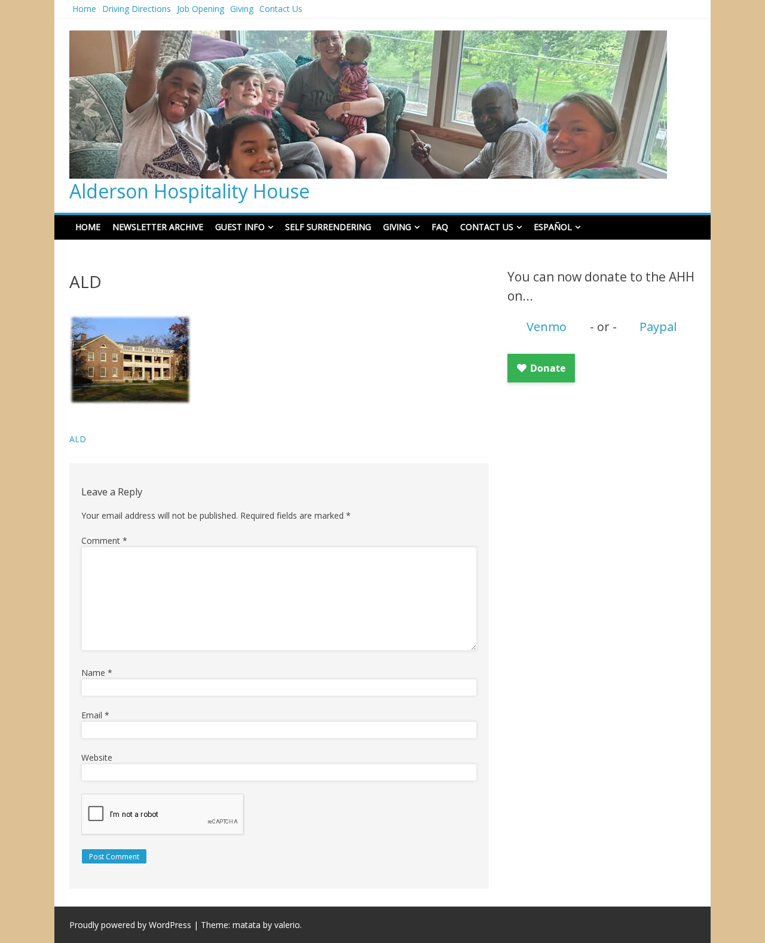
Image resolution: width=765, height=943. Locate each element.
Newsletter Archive (157, 226)
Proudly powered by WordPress (130, 924)
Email (95, 715)
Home (84, 8)
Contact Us (280, 8)
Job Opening (200, 8)
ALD (77, 439)
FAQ (440, 226)
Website (96, 757)
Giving (241, 8)
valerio (287, 924)
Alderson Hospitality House (189, 191)
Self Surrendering (328, 226)
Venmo (547, 327)
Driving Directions (136, 8)
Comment (104, 540)
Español (553, 226)
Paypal (658, 327)
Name (96, 672)
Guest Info (240, 226)
